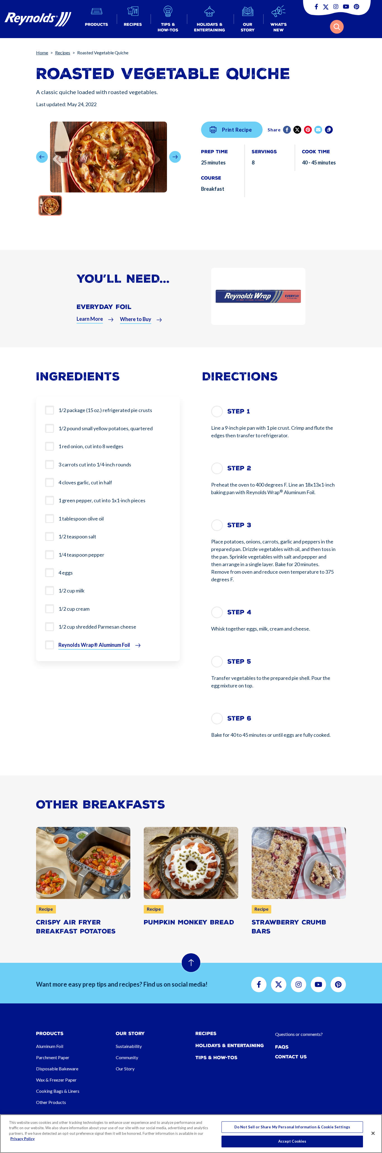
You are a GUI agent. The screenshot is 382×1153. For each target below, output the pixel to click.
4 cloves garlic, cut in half (85, 482)
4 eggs (65, 572)
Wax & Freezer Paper (56, 1079)
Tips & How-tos (216, 1057)
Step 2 (239, 468)
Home (42, 52)
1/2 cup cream (73, 609)
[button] (97, 19)
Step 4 (239, 612)
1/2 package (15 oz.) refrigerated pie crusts (105, 410)
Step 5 (239, 661)
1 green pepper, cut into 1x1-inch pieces (101, 500)
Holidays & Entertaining (229, 1045)
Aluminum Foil (49, 1046)
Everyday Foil (104, 307)
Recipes (62, 52)
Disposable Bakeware (57, 1068)
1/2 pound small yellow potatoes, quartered (105, 428)
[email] (318, 130)
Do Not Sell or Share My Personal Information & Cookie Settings (292, 1127)
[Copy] (329, 130)
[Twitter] (297, 130)
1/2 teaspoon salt (77, 536)
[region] (191, 1133)
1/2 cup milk (71, 590)
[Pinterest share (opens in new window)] (308, 130)
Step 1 (238, 411)
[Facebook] (287, 130)
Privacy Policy (22, 1138)
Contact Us (291, 1056)
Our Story (125, 1068)
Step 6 (239, 718)
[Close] (373, 1133)
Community (127, 1057)
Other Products (51, 1102)
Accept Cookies (292, 1141)
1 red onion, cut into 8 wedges (90, 446)
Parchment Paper (52, 1057)
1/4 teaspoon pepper (81, 555)
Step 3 (239, 525)
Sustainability (129, 1046)
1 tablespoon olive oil (81, 518)
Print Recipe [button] (237, 130)
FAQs (282, 1047)
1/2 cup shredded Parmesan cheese (97, 627)
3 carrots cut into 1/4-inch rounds (94, 464)
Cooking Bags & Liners (57, 1091)
